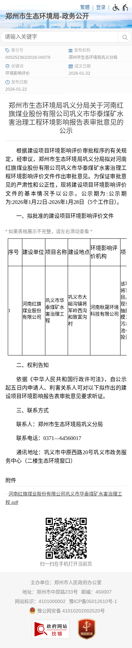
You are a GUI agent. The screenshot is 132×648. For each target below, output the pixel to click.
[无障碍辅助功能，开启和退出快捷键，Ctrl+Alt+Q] (120, 7)
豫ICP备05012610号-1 (93, 601)
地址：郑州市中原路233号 (50, 592)
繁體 (85, 7)
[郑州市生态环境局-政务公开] (66, 16)
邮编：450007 (96, 592)
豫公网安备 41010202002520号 (70, 611)
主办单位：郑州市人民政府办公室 (66, 582)
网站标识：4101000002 (40, 601)
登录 (101, 7)
